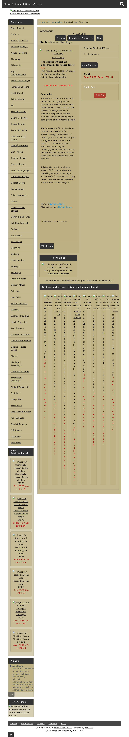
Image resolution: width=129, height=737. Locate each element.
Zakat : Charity (18, 99)
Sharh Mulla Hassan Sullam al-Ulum (21, 477)
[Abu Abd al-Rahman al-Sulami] (21, 668)
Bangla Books (17, 189)
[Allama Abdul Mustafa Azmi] (21, 690)
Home (28, 4)
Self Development (19, 223)
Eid (12, 105)
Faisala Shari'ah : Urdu (21, 582)
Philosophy (16, 65)
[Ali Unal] (21, 679)
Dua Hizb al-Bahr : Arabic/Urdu (93, 344)
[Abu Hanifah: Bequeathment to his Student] (70, 300)
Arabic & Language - (20, 170)
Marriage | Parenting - (16, 364)
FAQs (63, 723)
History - (15, 309)
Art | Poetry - (17, 328)
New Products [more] (19, 452)
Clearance (16, 436)
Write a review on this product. (18, 714)
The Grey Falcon (21, 639)
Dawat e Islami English (18, 209)
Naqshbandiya (18, 260)
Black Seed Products (21, 411)
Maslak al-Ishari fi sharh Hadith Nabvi (20, 513)
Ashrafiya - (16, 235)
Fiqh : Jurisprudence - (18, 73)
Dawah (14, 201)
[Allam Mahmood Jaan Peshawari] (21, 682)
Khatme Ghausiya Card (84, 335)
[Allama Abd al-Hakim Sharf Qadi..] (21, 684)
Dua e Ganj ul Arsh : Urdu (113, 338)
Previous (60, 38)
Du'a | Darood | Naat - (18, 138)
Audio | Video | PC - (20, 387)
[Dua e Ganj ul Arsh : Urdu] (115, 303)
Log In (38, 4)
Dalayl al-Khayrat (19, 118)
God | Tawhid (17, 28)
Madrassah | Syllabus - (17, 379)
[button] (122, 4)
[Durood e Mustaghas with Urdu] (107, 302)
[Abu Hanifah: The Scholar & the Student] (77, 306)
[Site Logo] (27, 12)
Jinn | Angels (17, 152)
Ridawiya (15, 266)
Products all (27, 723)
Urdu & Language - (20, 176)
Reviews (40, 723)
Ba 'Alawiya (16, 241)
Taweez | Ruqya (18, 158)
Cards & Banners (19, 424)
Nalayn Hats (17, 399)
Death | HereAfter (19, 145)
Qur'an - (15, 34)
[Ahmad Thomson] (21, 671)
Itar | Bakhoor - (18, 418)
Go (11, 694)
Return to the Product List (81, 38)
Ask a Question (89, 65)
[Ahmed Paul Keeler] (21, 674)
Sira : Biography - (19, 46)
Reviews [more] (19, 702)
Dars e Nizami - (18, 164)
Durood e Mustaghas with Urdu (103, 344)
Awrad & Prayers (19, 130)
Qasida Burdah (18, 124)
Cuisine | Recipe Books (18, 348)
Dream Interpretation (21, 340)
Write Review (47, 246)
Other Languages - (20, 195)
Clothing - (16, 393)
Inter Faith (16, 297)
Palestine (15, 291)
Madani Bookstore (63, 727)
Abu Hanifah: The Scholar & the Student (74, 363)
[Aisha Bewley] (21, 676)
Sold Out (100, 95)
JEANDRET (78, 730)
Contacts (53, 723)
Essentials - (16, 405)
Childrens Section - (20, 371)
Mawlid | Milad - (18, 111)
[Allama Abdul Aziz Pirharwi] (21, 687)
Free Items (16, 442)
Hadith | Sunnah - (19, 40)
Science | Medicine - (20, 316)
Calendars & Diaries (20, 334)
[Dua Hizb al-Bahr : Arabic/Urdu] (98, 302)
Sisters (14, 356)
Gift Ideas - (16, 430)
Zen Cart (89, 727)
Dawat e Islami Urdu (20, 217)
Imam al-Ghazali (18, 278)
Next (99, 38)
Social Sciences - (19, 303)
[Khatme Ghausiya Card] (87, 302)
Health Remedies (19, 322)
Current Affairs (54, 22)
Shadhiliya (16, 272)
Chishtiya (15, 247)
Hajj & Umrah (17, 93)
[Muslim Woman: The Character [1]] (58, 305)
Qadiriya (15, 254)
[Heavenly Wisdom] (48, 300)
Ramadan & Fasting (20, 87)
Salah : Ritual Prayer (20, 80)
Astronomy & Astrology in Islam (21, 550)
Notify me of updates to (58, 272)
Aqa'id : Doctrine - (19, 53)
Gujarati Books (18, 183)
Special (13, 723)
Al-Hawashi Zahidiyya (20, 613)
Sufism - (15, 229)
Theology (15, 59)
